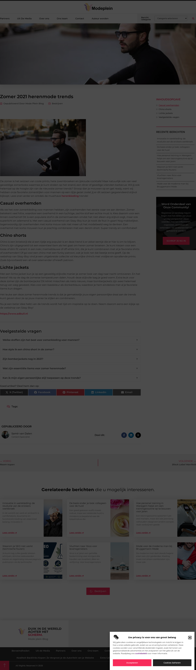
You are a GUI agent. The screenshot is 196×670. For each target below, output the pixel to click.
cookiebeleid (141, 653)
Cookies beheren (172, 663)
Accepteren (132, 663)
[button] (189, 637)
